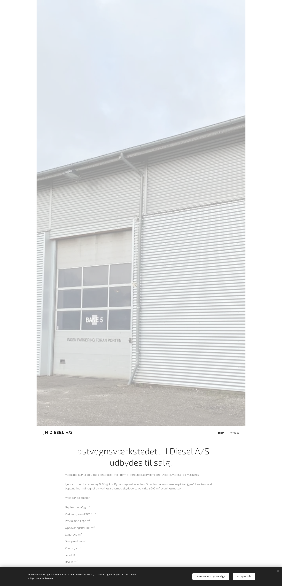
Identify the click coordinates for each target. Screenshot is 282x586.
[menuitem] (222, 433)
